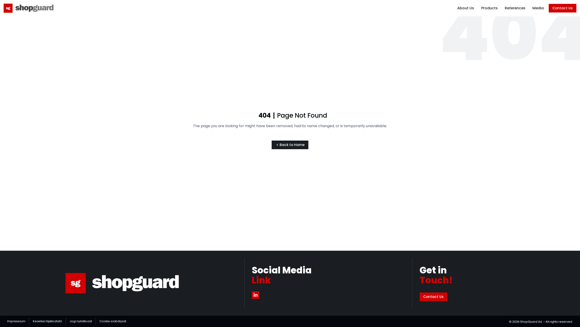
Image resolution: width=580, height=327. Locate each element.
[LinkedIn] (255, 295)
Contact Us (562, 8)
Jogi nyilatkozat (81, 321)
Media (538, 8)
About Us (465, 8)
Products (489, 8)
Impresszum (16, 321)
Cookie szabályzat (112, 321)
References (515, 8)
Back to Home (292, 144)
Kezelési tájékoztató (47, 321)
